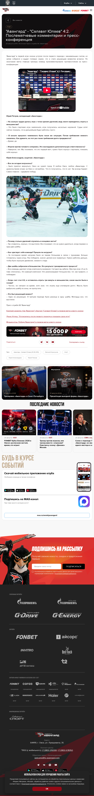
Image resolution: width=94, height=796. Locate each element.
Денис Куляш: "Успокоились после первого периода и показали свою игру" (38, 316)
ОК (47, 789)
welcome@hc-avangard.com (47, 758)
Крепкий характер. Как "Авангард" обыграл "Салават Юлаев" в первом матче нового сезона (44, 311)
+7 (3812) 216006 (49, 750)
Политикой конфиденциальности (65, 574)
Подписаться (73, 566)
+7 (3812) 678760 (65, 750)
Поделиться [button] (10, 342)
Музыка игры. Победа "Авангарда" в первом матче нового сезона (33, 322)
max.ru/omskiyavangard (47, 515)
